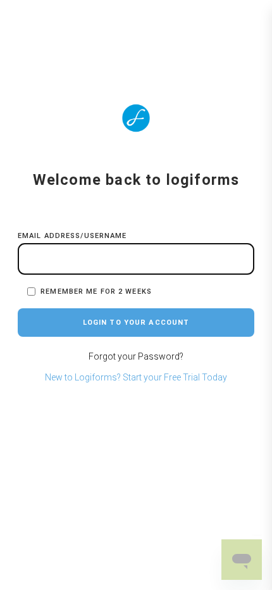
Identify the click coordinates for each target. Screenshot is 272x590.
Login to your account (136, 322)
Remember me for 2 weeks (93, 291)
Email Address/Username (72, 236)
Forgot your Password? (136, 356)
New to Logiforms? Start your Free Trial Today (136, 377)
